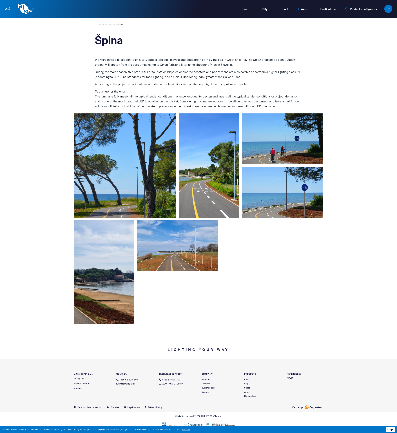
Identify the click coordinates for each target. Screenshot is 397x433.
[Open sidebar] (388, 9)
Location (206, 383)
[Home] (25, 9)
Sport (284, 8)
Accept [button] (390, 430)
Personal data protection (90, 407)
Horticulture (328, 8)
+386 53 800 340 (128, 379)
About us (206, 379)
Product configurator (363, 9)
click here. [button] (186, 430)
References (109, 24)
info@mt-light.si (127, 383)
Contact (206, 391)
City (265, 8)
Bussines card (209, 387)
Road (246, 8)
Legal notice (133, 407)
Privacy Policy (155, 407)
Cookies (115, 407)
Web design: (298, 407)
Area (304, 8)
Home (98, 24)
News (290, 378)
